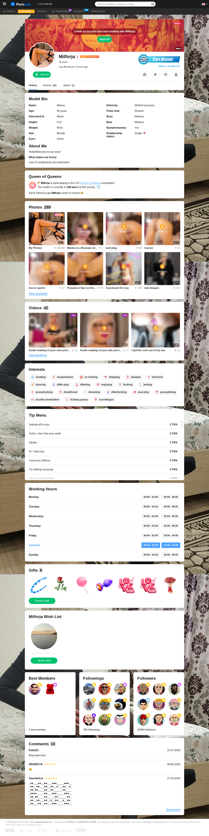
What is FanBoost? (169, 66)
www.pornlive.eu (43, 822)
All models (9, 11)
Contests (78, 11)
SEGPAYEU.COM (87, 822)
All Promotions (60, 11)
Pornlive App (98, 11)
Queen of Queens (90, 183)
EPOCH (70, 822)
